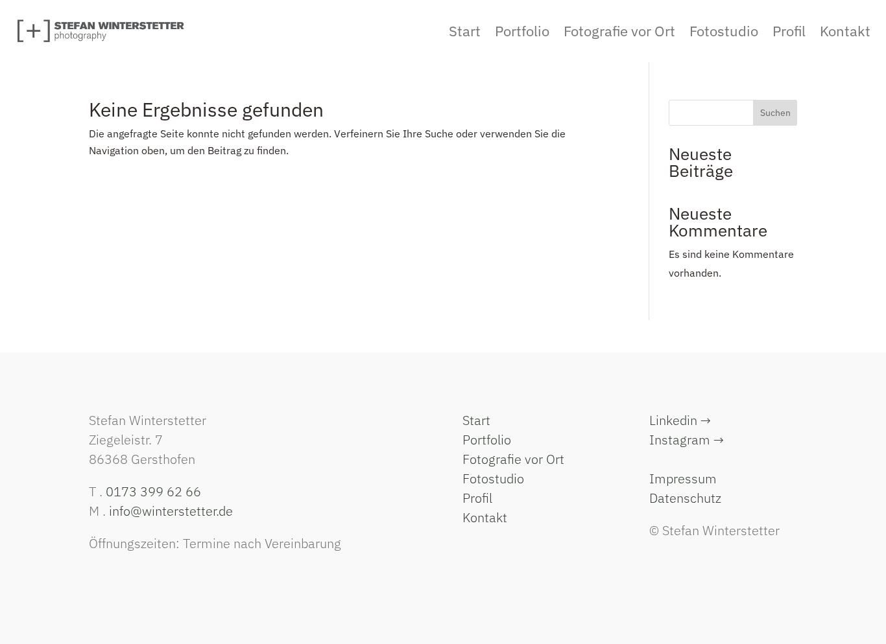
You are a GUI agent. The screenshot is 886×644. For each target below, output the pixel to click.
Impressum (683, 478)
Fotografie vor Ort (513, 459)
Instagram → (686, 439)
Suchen (775, 113)
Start (476, 420)
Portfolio (486, 439)
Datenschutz (685, 498)
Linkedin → (680, 420)
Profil (477, 498)
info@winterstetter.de (171, 511)
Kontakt (484, 517)
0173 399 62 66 (153, 491)
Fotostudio (493, 478)
